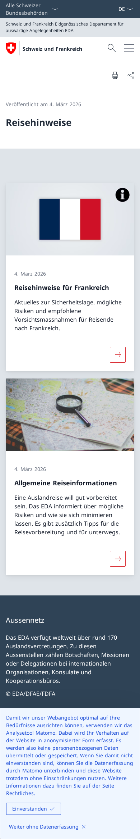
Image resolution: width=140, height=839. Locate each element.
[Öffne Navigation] (129, 48)
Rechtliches (20, 793)
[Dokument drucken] (115, 75)
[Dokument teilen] (131, 75)
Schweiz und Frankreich (52, 48)
